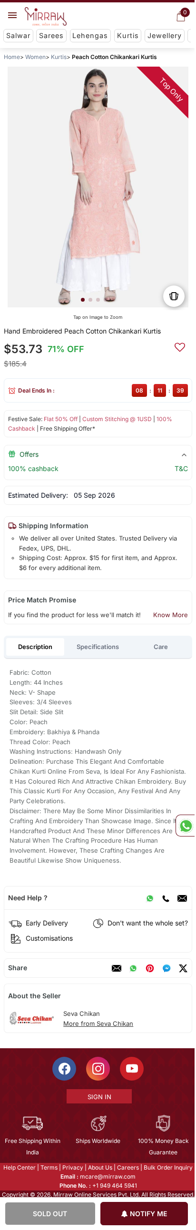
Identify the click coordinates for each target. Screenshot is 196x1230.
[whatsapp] (133, 968)
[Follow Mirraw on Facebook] (64, 1069)
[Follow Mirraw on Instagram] (97, 1069)
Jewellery (164, 35)
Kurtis (128, 35)
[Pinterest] (150, 968)
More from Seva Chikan (98, 1023)
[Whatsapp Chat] (185, 825)
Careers (127, 1167)
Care (161, 646)
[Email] (182, 898)
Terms (48, 1167)
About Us (100, 1167)
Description (35, 646)
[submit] (180, 345)
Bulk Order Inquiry (167, 1167)
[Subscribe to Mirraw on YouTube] (131, 1069)
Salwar (18, 35)
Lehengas (90, 35)
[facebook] (166, 968)
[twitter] (183, 968)
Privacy (72, 1167)
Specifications (98, 646)
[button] (83, 300)
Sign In (98, 1097)
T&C (181, 468)
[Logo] (46, 16)
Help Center (19, 1167)
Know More (170, 615)
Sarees (51, 35)
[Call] (165, 898)
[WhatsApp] (150, 898)
